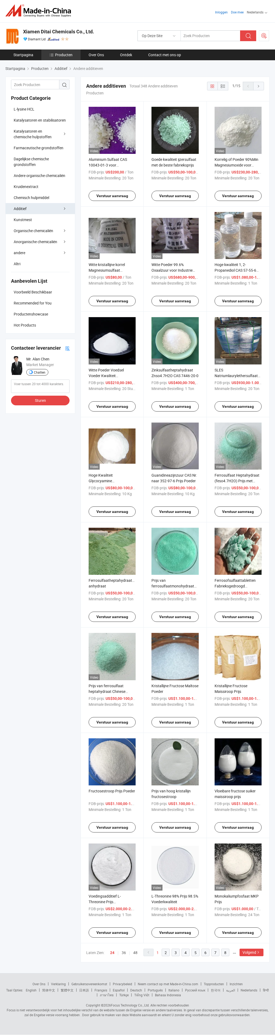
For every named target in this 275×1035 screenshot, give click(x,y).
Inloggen (221, 12)
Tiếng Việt (141, 995)
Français (101, 990)
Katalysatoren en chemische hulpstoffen (33, 134)
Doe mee (237, 12)
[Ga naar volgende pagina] (259, 86)
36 (124, 952)
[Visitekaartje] (67, 348)
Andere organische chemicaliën (39, 175)
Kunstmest (23, 219)
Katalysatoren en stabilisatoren (40, 120)
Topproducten (214, 984)
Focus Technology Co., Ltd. (130, 1005)
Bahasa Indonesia (168, 995)
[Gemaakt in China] (39, 10)
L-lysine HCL (24, 109)
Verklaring (58, 984)
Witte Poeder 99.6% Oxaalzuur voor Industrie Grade (172, 270)
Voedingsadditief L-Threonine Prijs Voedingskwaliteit (105, 902)
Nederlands (249, 990)
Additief (20, 208)
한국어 (215, 990)
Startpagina (23, 54)
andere (19, 252)
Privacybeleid (122, 984)
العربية (230, 990)
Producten (64, 54)
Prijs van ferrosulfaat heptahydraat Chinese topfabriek (107, 691)
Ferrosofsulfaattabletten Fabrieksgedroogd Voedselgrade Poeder (235, 586)
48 (135, 952)
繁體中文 (67, 990)
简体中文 (48, 990)
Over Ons (96, 54)
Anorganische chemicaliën (35, 241)
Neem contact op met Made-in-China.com (168, 984)
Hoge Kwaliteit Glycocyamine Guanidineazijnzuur (105, 481)
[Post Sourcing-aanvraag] (264, 35)
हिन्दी (266, 990)
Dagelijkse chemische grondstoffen (31, 161)
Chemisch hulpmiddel (31, 197)
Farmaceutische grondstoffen (38, 147)
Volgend (249, 952)
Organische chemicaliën (33, 230)
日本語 (84, 990)
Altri (17, 263)
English (31, 990)
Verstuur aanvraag (112, 196)
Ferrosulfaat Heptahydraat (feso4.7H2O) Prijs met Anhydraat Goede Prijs (237, 481)
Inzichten (236, 984)
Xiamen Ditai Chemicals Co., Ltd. (58, 31)
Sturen (40, 400)
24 (112, 953)
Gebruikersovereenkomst (89, 984)
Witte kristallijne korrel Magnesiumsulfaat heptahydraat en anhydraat (112, 270)
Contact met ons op (164, 54)
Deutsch (136, 990)
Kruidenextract (26, 186)
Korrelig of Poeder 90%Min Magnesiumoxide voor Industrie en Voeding (236, 165)
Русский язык (195, 990)
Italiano (173, 990)
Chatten (39, 372)
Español (119, 990)
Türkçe (124, 995)
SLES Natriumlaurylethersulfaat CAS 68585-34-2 (236, 375)
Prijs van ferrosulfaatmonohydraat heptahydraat (172, 586)
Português (155, 990)
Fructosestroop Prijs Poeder (112, 790)
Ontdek (126, 54)
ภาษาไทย (107, 995)
